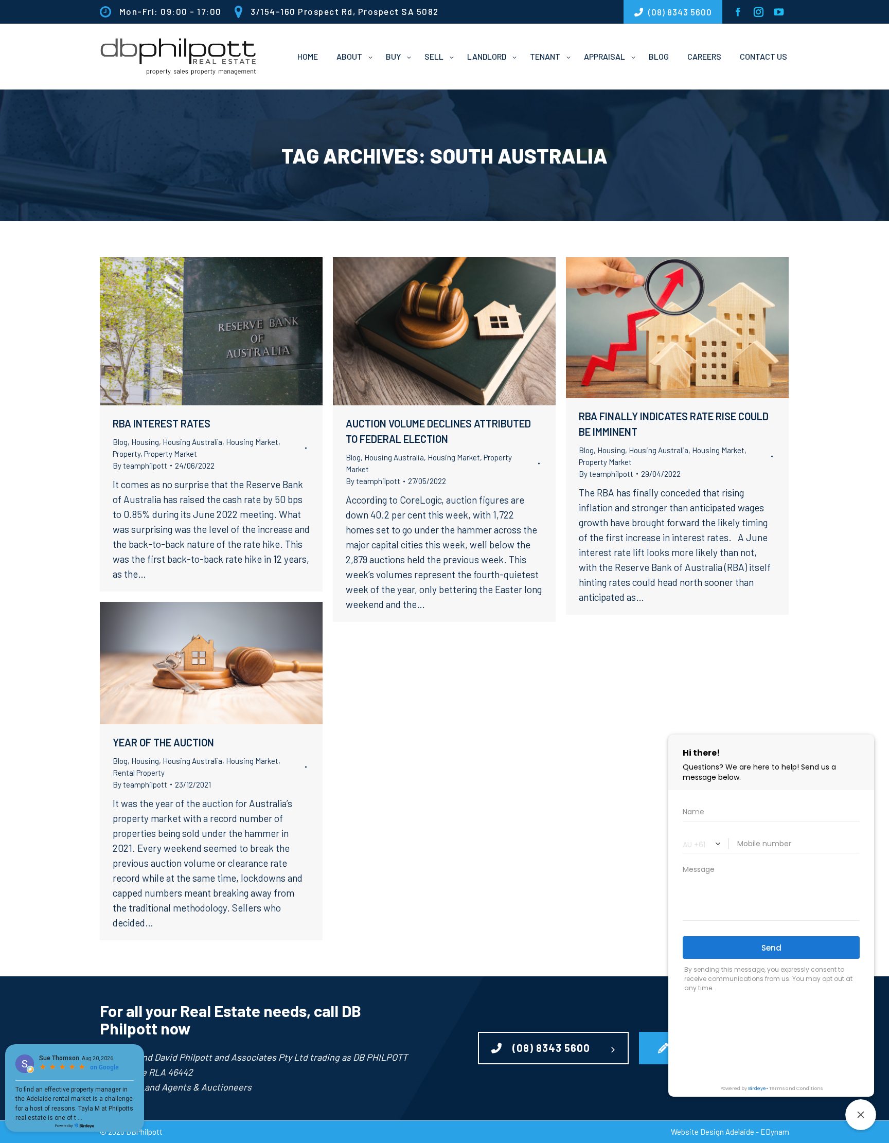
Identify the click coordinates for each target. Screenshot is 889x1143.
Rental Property (139, 772)
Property (126, 453)
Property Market (170, 453)
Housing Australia (192, 442)
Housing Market (252, 442)
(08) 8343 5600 (551, 1048)
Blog (120, 442)
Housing (145, 442)
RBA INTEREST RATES (161, 423)
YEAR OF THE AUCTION (163, 742)
